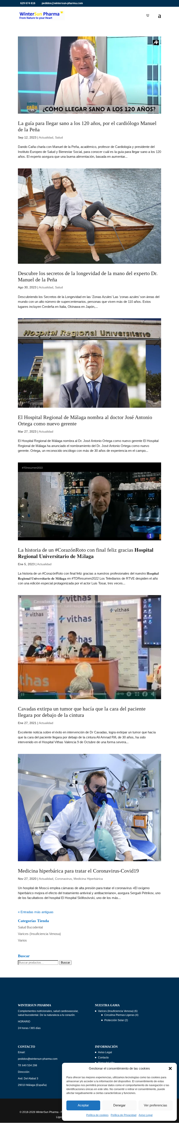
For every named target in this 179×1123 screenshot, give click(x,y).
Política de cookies (97, 1115)
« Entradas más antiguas (35, 912)
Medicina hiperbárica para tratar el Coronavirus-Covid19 (78, 871)
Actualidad (46, 137)
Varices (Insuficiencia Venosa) (39, 934)
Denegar (119, 1105)
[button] (170, 1068)
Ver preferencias (155, 1105)
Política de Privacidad (123, 1115)
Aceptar (83, 1105)
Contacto (103, 1057)
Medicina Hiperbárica (88, 878)
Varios (22, 940)
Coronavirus (63, 878)
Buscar (65, 962)
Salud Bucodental (30, 927)
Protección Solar (114, 1020)
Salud (59, 137)
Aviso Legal (146, 1115)
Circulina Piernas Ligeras (119, 1015)
